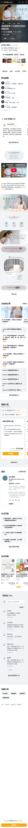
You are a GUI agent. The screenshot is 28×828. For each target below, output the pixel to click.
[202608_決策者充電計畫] (15, 2)
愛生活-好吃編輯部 (5, 577)
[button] (2, 2)
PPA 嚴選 (9, 23)
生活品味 (14, 23)
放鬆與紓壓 (6, 698)
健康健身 (19, 23)
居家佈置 (22, 693)
